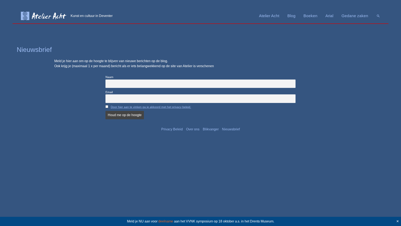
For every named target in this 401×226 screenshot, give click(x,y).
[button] (378, 16)
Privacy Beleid (172, 129)
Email (109, 92)
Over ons (192, 129)
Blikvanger (211, 129)
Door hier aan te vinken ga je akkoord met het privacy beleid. (151, 107)
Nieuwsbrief (231, 129)
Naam (109, 77)
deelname (165, 221)
